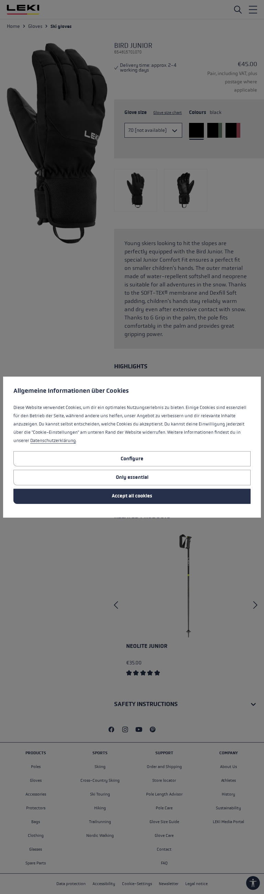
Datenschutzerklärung (53, 440)
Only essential (132, 477)
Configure (132, 458)
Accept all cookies (132, 496)
